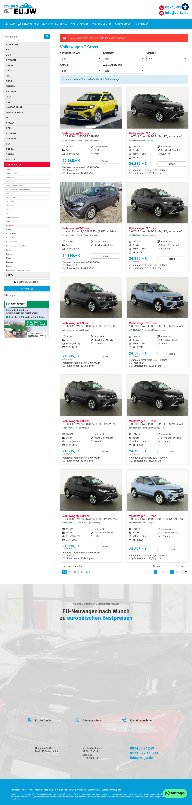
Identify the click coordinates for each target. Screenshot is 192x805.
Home (12, 24)
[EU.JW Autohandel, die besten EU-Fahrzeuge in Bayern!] (20, 9)
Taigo (8, 250)
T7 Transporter (12, 242)
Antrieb (64, 65)
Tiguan (9, 258)
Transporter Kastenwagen (17, 270)
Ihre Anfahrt (103, 24)
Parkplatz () (123, 24)
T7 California (12, 234)
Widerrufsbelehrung (43, 790)
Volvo (10, 275)
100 (81, 572)
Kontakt (143, 24)
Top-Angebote (79, 24)
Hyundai (11, 91)
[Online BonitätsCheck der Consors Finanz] (26, 319)
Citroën (11, 60)
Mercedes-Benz (15, 112)
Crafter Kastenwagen (15, 185)
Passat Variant (12, 218)
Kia (8, 102)
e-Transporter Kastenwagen (18, 189)
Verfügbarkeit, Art (70, 52)
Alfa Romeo (13, 44)
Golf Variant (11, 197)
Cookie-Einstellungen (111, 790)
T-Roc (8, 230)
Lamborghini (14, 107)
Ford (9, 81)
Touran (9, 266)
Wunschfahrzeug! (57, 24)
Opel (9, 128)
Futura (10, 86)
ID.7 (7, 214)
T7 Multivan (11, 238)
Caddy (8, 169)
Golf (8, 193)
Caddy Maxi (11, 177)
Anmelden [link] (28, 289)
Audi (8, 49)
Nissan (10, 123)
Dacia (9, 70)
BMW (8, 55)
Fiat (8, 76)
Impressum (27, 790)
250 (88, 572)
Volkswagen (14, 165)
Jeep (9, 97)
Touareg (9, 262)
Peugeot (11, 133)
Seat (9, 144)
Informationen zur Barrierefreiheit (70, 790)
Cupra (10, 65)
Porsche (11, 138)
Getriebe (151, 52)
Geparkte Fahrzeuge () (28, 282)
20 (70, 572)
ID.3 (7, 210)
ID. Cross (10, 202)
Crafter (9, 181)
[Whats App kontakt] (174, 793)
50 (75, 572)
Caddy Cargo (11, 173)
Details (105, 161)
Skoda (10, 149)
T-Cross (9, 226)
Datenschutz (94, 790)
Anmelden (15, 790)
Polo (8, 222)
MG (8, 117)
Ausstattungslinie (112, 65)
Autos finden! (30, 24)
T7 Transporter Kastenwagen (19, 246)
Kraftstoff (108, 52)
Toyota (10, 159)
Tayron (9, 254)
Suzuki (10, 154)
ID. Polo (9, 206)
